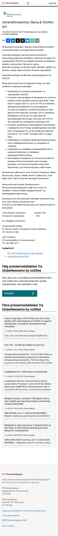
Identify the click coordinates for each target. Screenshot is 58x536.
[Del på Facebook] (8, 40)
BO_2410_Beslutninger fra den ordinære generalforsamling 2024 (25, 255)
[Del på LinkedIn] (13, 40)
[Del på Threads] (23, 40)
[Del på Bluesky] (27, 40)
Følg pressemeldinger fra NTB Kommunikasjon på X (24, 511)
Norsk (4, 526)
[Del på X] (18, 40)
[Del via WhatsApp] (32, 40)
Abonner (9, 293)
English (11, 526)
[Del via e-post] (37, 40)
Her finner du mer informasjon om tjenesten (21, 482)
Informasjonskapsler (11, 515)
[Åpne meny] (28, 3)
